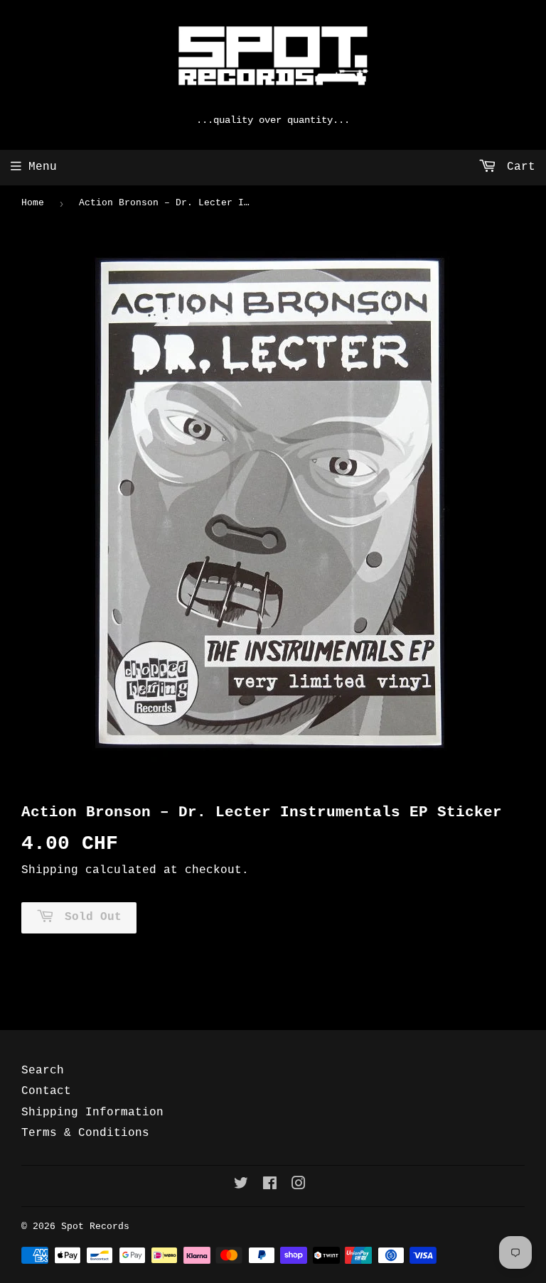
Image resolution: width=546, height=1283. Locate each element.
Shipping (49, 870)
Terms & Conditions (85, 1133)
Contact (46, 1091)
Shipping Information (92, 1112)
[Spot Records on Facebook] (269, 1185)
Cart (517, 167)
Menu (42, 167)
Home (32, 202)
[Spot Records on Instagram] (298, 1185)
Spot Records (95, 1226)
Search (42, 1070)
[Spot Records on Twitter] (241, 1185)
